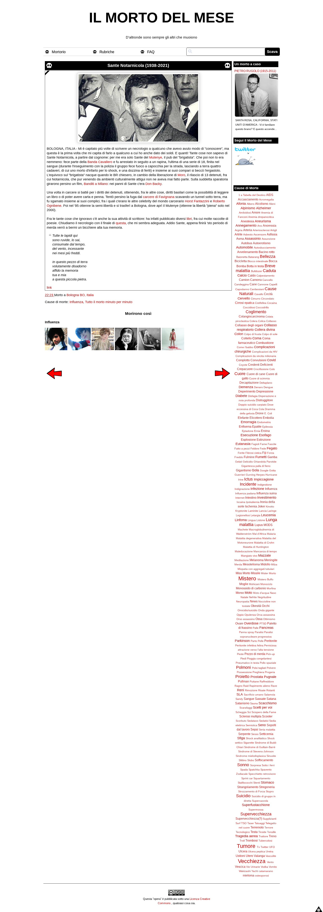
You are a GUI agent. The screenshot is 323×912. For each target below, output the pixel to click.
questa (121, 223)
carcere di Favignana (158, 197)
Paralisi (259, 632)
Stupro (270, 791)
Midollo (265, 564)
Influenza (76, 302)
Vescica (240, 866)
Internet (239, 497)
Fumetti (261, 457)
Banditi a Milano (96, 184)
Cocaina (272, 302)
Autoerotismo (261, 243)
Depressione (264, 391)
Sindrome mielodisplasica (251, 755)
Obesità (256, 605)
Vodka (264, 866)
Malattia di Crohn (264, 542)
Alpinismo (248, 208)
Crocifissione (261, 369)
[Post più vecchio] (222, 381)
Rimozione (251, 690)
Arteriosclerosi (261, 230)
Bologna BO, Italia (80, 295)
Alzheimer (263, 208)
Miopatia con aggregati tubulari (256, 568)
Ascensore (259, 234)
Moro (181, 175)
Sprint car (247, 778)
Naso (273, 592)
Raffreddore (267, 681)
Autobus (246, 243)
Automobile (244, 247)
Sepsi (254, 729)
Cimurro (255, 298)
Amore (256, 212)
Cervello (244, 298)
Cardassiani (257, 289)
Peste (240, 653)
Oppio (240, 614)
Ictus (248, 479)
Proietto (242, 676)
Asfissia (272, 234)
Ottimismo (269, 619)
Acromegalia (266, 199)
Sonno (243, 764)
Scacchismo (268, 703)
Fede (263, 448)
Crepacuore (245, 369)
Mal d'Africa (259, 533)
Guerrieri (240, 474)
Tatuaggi (260, 823)
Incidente (248, 484)
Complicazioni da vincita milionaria (256, 355)
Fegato (272, 448)
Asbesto (248, 234)
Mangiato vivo (249, 555)
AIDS (269, 194)
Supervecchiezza (255, 814)
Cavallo (258, 294)
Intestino (250, 497)
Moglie (243, 584)
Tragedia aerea (246, 836)
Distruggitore (264, 400)
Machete (243, 529)
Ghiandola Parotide (265, 461)
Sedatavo (252, 720)
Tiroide (262, 831)
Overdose (251, 623)
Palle (256, 627)
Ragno (238, 685)
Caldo (252, 275)
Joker (261, 506)
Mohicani (254, 584)
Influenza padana (245, 493)
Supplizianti (269, 818)
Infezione (257, 489)
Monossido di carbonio (251, 588)
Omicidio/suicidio (247, 610)
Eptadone (247, 430)
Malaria (271, 533)
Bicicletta (241, 261)
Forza (270, 452)
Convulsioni (258, 360)
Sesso (255, 734)
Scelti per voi (262, 707)
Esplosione (248, 439)
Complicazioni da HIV (264, 351)
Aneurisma (263, 221)
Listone (260, 520)
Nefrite (253, 597)
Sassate (260, 698)
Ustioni (240, 855)
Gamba (272, 457)
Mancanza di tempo (265, 551)
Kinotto (270, 506)
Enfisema (245, 426)
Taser (250, 823)
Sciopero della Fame (264, 712)
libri (189, 219)
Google (264, 470)
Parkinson (242, 641)
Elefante (243, 417)
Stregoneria (267, 787)
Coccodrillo (262, 307)
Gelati (238, 461)
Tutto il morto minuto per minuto (108, 302)
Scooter (267, 716)
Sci (249, 712)
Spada (244, 769)
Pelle (261, 640)
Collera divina (265, 329)
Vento (270, 862)
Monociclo (266, 584)
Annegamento (246, 225)
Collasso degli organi (249, 325)
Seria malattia (267, 729)
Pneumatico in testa (247, 662)
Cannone (263, 284)
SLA (239, 694)
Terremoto (257, 827)
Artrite (238, 234)
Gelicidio (248, 461)
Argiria (238, 230)
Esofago (265, 435)
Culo (272, 369)
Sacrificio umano (253, 694)
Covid (271, 360)
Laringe (271, 510)
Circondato (267, 298)
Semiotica (251, 725)
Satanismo (242, 703)
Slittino (243, 760)
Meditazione (241, 560)
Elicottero (256, 417)
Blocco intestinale (257, 261)
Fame (263, 444)
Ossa (259, 619)
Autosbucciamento (265, 247)
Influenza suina (266, 493)
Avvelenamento (247, 252)
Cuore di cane (256, 374)
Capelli (273, 284)
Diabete (241, 396)
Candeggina (241, 284)
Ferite (241, 452)
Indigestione (264, 484)
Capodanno (242, 289)
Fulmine (249, 457)
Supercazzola (260, 800)
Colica (261, 321)
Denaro (258, 387)
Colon (238, 334)
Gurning (250, 474)
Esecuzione (249, 435)
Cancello (267, 279)
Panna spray (246, 632)
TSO (244, 823)
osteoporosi (262, 875)
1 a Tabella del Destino (252, 195)
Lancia (263, 510)
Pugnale (270, 677)
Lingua (252, 520)
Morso (240, 592)
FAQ (151, 52)
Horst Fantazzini (197, 201)
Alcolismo (261, 203)
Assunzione (268, 238)
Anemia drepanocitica (261, 216)
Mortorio (59, 52)
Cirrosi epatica (244, 302)
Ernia (257, 430)
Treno (272, 836)
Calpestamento (265, 275)
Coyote (243, 364)
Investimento (266, 497)
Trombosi (251, 840)
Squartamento (261, 778)
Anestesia (247, 221)
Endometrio (264, 422)
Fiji (264, 452)
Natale (244, 597)
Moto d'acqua (261, 592)
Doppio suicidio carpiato (252, 404)
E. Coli (268, 413)
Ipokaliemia (252, 501)
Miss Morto (243, 573)
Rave (274, 685)
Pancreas (266, 628)
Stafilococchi (245, 782)
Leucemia (268, 515)
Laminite (253, 510)
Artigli (273, 230)
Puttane (254, 681)
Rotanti (270, 690)
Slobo (250, 760)
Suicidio (243, 795)
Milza (274, 564)
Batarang (253, 256)
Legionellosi (243, 515)
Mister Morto (268, 573)
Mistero (247, 578)
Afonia (241, 203)
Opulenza (250, 614)
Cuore (239, 373)
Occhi (266, 605)
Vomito (273, 866)
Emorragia (248, 422)
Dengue (268, 387)
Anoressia (269, 225)
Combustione (265, 342)
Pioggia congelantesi (259, 658)
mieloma (248, 875)
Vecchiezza (251, 861)
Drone (259, 413)
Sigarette (248, 742)
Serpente (244, 734)
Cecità (268, 294)
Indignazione (242, 488)
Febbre (254, 448)
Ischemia (251, 506)
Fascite (272, 444)
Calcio (242, 275)
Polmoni (243, 667)
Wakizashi (245, 871)
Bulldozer (256, 271)
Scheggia (241, 712)
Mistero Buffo (265, 579)
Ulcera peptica (256, 851)
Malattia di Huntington (256, 546)
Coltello (246, 338)
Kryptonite (241, 510)
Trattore (263, 836)
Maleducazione (244, 551)
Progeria (270, 672)
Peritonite (270, 640)
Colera (253, 321)
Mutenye (155, 157)
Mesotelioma (251, 564)
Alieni (272, 203)
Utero (249, 855)
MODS (268, 524)
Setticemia (266, 734)
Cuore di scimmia (259, 378)
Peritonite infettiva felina (249, 645)
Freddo (238, 457)
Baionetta (241, 256)
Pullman (243, 681)
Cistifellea (260, 302)
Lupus (259, 524)
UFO (272, 846)
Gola (255, 470)
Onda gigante (266, 610)
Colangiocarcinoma (252, 316)
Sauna (254, 703)
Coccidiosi (249, 307)
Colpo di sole (269, 334)
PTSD (262, 623)
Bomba (241, 266)
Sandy (239, 698)
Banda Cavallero (99, 162)
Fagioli (255, 444)
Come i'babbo (245, 347)
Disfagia (253, 395)
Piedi (243, 658)
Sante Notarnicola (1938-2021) (138, 65)
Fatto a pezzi (242, 448)
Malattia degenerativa (249, 538)
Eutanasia (243, 444)
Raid (246, 685)
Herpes (260, 474)
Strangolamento (247, 787)
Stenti (256, 782)
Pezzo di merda (254, 653)
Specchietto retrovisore (262, 773)
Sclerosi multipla (250, 716)
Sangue (249, 698)
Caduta (269, 270)
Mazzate (264, 555)
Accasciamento (248, 199)
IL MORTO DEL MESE (161, 17)
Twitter (264, 846)
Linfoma (241, 520)
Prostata (256, 677)
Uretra (269, 851)
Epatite (257, 426)
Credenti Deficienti (260, 364)
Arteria (247, 230)
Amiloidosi (245, 212)
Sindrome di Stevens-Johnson (256, 751)
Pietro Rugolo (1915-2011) (255, 71)
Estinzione (264, 439)
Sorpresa (255, 765)
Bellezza (267, 256)
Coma (256, 338)
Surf (238, 823)
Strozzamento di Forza (251, 791)
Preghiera (258, 672)
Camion (244, 279)
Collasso (271, 321)
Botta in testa (255, 266)
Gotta (272, 470)
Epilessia (267, 426)
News (254, 601)
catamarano (266, 871)
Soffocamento (264, 760)
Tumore (246, 846)
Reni (240, 690)
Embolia (268, 417)
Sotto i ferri (268, 765)
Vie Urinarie (253, 866)
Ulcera (243, 851)
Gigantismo (243, 470)
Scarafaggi (245, 707)
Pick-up (270, 653)
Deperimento (247, 391)
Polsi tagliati (259, 667)
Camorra (256, 279)
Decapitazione (249, 382)
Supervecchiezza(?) (249, 818)
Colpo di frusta (252, 334)
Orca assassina (266, 614)
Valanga (259, 855)
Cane (253, 284)
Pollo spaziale (268, 662)
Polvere (271, 667)
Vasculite (271, 855)
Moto (248, 593)
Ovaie (239, 623)
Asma (240, 238)
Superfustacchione (256, 805)
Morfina (271, 588)
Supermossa (255, 809)
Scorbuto (241, 720)
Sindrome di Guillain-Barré (259, 747)
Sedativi (263, 720)
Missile (255, 573)
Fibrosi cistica (253, 452)
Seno (262, 725)
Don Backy (153, 184)
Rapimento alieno (259, 685)
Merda (238, 564)
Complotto (243, 360)
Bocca (273, 261)
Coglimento (256, 311)
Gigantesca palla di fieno (255, 465)
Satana (271, 698)
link (49, 287)
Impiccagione (264, 479)
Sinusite (271, 755)
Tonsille (271, 831)
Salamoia (269, 694)
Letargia (255, 515)
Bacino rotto (267, 252)
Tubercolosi (265, 840)
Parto (254, 640)
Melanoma (257, 560)
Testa (254, 831)
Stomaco (267, 782)
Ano (259, 225)
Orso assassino (245, 619)
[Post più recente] (54, 381)
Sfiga (241, 738)
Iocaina (241, 501)
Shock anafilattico (256, 738)
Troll (242, 840)
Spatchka (254, 769)
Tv (258, 846)
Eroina (265, 430)
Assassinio (253, 238)
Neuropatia (242, 601)
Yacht (254, 871)
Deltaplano (265, 382)
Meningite (270, 560)
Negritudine (264, 597)
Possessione (244, 672)
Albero (250, 203)
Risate (262, 690)
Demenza (246, 387)
